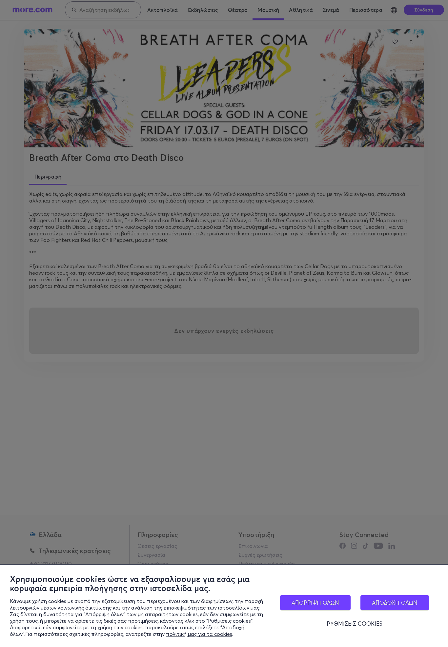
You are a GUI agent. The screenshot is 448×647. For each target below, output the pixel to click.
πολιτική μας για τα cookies (199, 634)
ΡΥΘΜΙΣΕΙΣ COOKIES (354, 623)
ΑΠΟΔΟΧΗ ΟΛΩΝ (394, 602)
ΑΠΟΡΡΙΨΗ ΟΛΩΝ (315, 602)
